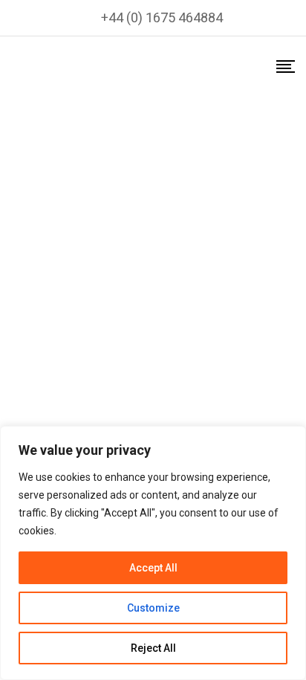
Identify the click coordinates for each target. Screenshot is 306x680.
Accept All (153, 568)
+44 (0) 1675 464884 (162, 17)
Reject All (153, 648)
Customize (153, 608)
